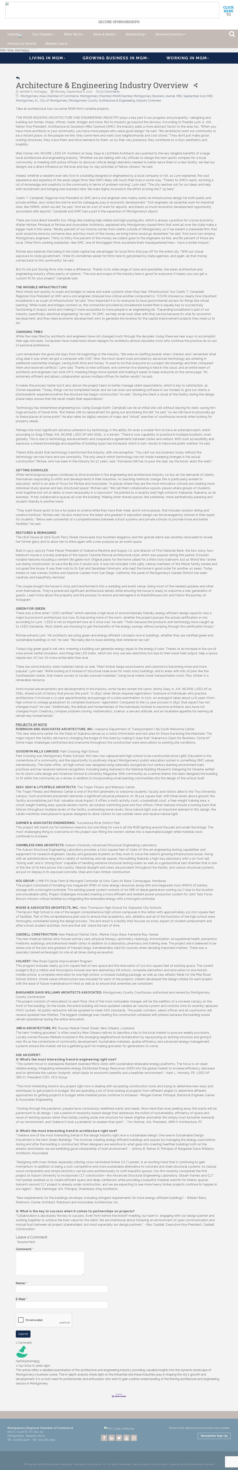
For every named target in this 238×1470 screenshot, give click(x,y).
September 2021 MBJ (198, 96)
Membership (135, 34)
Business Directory (170, 34)
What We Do (73, 34)
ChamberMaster (193, 1464)
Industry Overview (148, 100)
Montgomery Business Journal (154, 96)
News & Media (104, 34)
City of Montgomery (53, 100)
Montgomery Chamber (95, 96)
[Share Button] (195, 85)
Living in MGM (46, 58)
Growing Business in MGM (115, 58)
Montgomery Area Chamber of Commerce (49, 96)
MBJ (179, 96)
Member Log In (56, 43)
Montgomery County (83, 100)
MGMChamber (122, 96)
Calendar (14, 34)
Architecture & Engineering (117, 100)
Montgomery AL (27, 100)
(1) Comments (110, 91)
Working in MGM (186, 58)
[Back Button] (18, 78)
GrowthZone (159, 1464)
